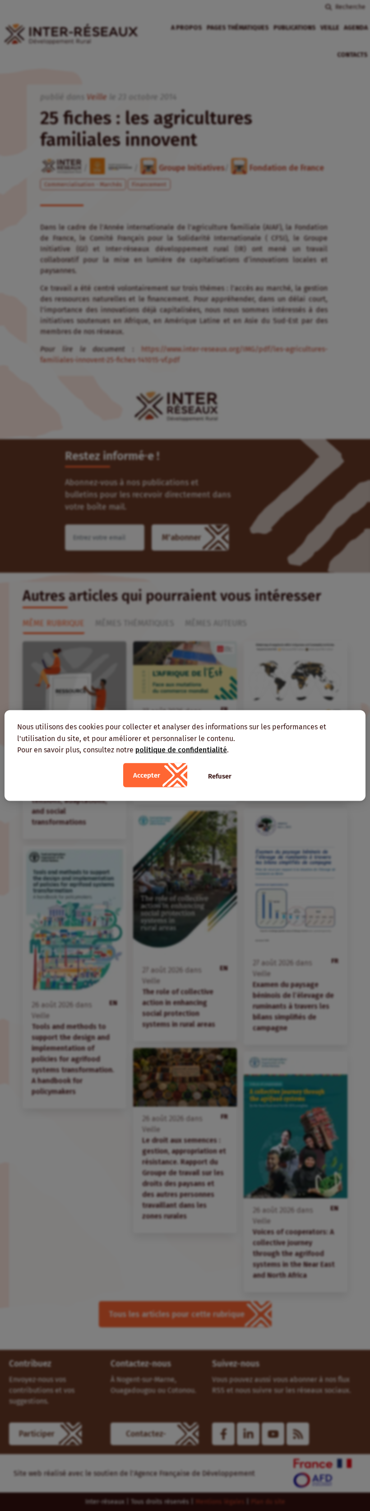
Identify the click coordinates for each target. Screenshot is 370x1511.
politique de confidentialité (181, 750)
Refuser (219, 776)
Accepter (146, 775)
